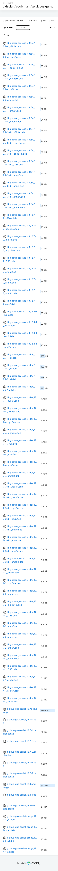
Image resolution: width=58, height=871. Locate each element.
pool (19, 6)
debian (9, 6)
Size (52, 27)
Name (10, 27)
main (27, 6)
